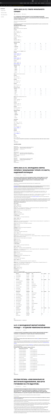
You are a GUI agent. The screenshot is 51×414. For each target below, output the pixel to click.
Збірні (6, 5)
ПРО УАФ (25, 3)
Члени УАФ (31, 3)
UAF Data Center (48, 3)
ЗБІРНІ (28, 3)
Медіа (39, 3)
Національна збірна (3, 12)
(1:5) (38, 338)
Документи (42, 3)
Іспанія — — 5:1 (17, 133)
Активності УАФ (3, 10)
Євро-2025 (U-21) (31, 344)
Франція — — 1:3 (17, 127)
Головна (21, 3)
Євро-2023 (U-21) (10, 5)
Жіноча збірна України (4, 14)
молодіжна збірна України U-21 (18, 320)
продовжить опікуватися (35, 196)
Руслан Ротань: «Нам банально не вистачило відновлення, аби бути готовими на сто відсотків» (29, 381)
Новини (35, 3)
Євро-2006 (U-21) (16, 186)
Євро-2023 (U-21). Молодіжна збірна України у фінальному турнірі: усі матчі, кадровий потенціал (32, 170)
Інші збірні (2, 16)
